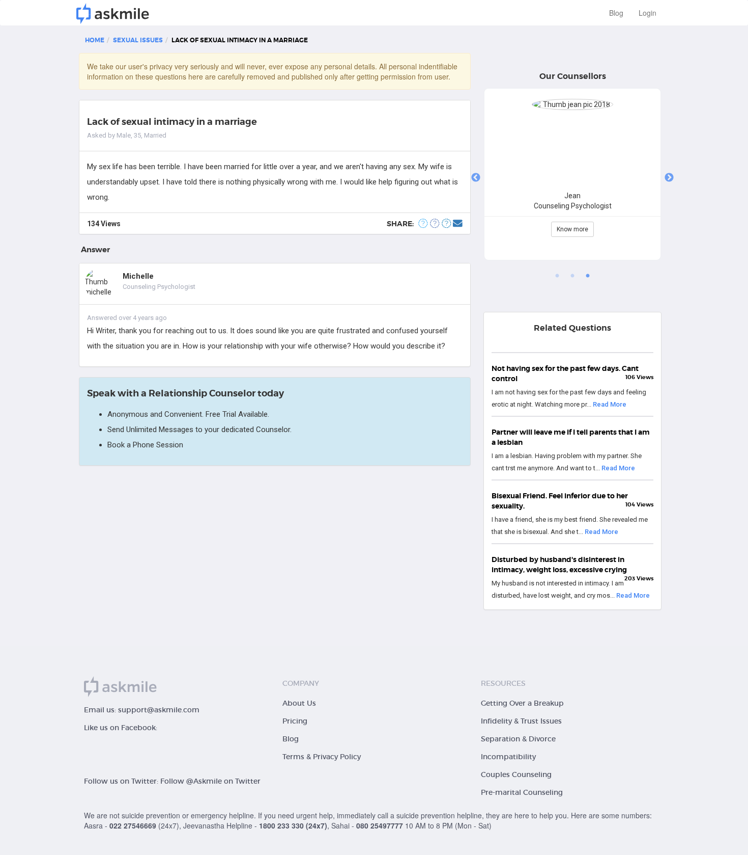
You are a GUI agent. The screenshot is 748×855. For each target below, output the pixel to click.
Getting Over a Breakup (522, 703)
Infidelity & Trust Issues (521, 721)
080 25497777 (379, 825)
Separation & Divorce (518, 738)
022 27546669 (132, 825)
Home (94, 40)
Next (669, 178)
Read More (609, 404)
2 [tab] (572, 276)
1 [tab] (557, 276)
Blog (616, 13)
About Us (299, 703)
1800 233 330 (281, 825)
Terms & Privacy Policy (321, 756)
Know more (572, 229)
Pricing (294, 721)
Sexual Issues (138, 40)
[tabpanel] (572, 178)
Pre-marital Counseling (522, 792)
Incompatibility (508, 756)
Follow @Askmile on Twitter (210, 781)
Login (647, 13)
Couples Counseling (516, 774)
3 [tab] (588, 276)
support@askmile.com (158, 709)
